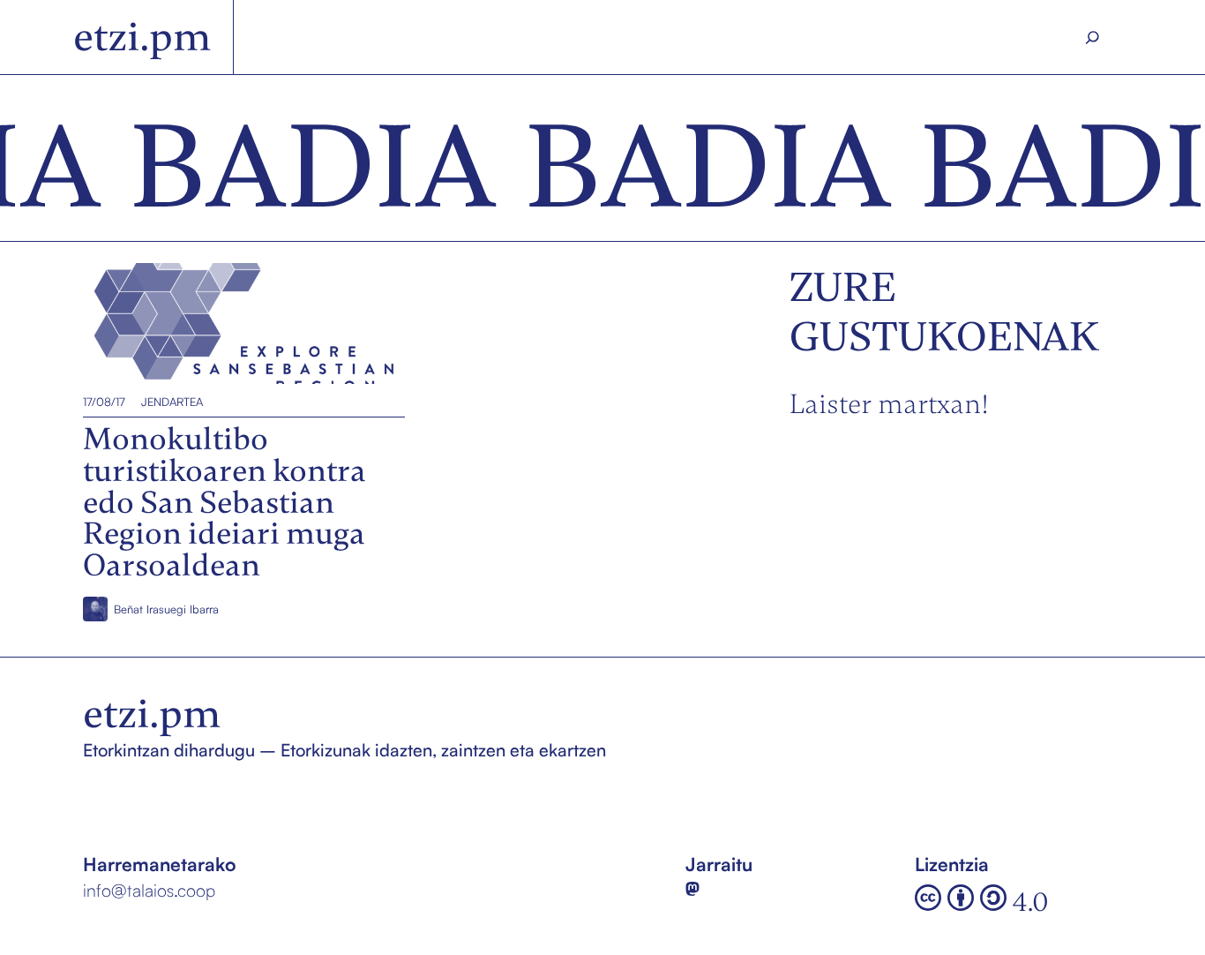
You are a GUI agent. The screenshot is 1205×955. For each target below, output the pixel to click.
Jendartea (172, 402)
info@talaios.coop (149, 890)
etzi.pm (142, 37)
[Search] (1092, 37)
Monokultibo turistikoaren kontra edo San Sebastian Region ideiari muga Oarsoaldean (239, 323)
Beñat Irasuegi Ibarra (166, 609)
